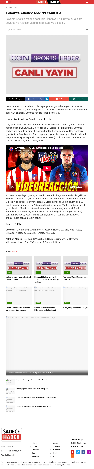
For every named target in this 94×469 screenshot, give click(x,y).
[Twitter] (78, 452)
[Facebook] (83, 452)
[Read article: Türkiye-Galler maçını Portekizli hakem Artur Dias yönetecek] (19, 296)
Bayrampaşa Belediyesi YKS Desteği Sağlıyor (32, 389)
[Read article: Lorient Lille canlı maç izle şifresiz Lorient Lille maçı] (19, 265)
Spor (15, 7)
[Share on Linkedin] (47, 99)
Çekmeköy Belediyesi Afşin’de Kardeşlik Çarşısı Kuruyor (36, 397)
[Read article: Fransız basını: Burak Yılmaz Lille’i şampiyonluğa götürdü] (47, 296)
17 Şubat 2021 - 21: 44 (13, 30)
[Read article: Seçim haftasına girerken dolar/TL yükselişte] (10, 382)
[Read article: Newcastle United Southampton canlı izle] (76, 265)
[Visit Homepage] (48, 2)
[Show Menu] (87, 2)
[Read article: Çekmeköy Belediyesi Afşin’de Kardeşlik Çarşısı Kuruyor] (10, 400)
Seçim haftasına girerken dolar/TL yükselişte (32, 380)
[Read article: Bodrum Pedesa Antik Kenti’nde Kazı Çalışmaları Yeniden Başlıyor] (47, 345)
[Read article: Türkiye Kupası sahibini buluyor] (76, 296)
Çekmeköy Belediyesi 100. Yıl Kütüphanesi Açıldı (33, 406)
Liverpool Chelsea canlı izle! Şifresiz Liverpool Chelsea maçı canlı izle (46, 279)
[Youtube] (72, 452)
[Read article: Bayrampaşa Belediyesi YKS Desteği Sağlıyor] (10, 391)
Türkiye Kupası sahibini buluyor (75, 308)
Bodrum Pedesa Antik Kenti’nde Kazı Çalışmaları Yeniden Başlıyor (30, 373)
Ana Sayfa (9, 7)
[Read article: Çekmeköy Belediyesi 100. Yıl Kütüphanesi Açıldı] (10, 409)
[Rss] (72, 456)
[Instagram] (89, 452)
